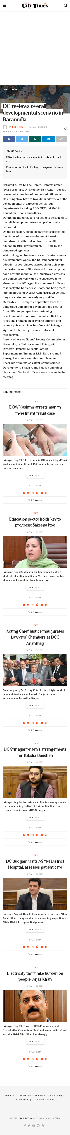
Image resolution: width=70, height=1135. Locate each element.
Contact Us (25, 1095)
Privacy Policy (23, 1099)
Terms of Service (44, 1099)
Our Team (40, 1095)
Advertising (55, 1095)
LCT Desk (17, 127)
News (14, 89)
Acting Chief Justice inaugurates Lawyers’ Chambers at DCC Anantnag (35, 637)
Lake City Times (26, 1118)
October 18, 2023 (37, 127)
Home (6, 89)
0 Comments (36, 500)
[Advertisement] (35, 48)
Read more (35, 475)
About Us (10, 1095)
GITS (57, 1118)
